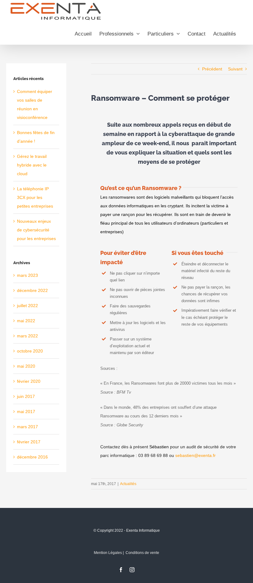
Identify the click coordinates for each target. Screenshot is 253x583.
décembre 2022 (32, 290)
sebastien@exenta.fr (195, 455)
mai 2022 (26, 320)
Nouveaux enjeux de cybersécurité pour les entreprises (36, 230)
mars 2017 (27, 426)
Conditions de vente (142, 553)
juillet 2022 (27, 305)
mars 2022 (27, 335)
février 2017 (28, 441)
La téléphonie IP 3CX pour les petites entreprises (35, 197)
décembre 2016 (32, 456)
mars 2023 (27, 275)
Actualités (128, 484)
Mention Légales (108, 553)
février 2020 (28, 381)
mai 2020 (26, 366)
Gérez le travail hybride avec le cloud (32, 165)
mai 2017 (26, 411)
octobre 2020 (30, 351)
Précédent (212, 68)
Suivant (235, 68)
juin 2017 (26, 396)
